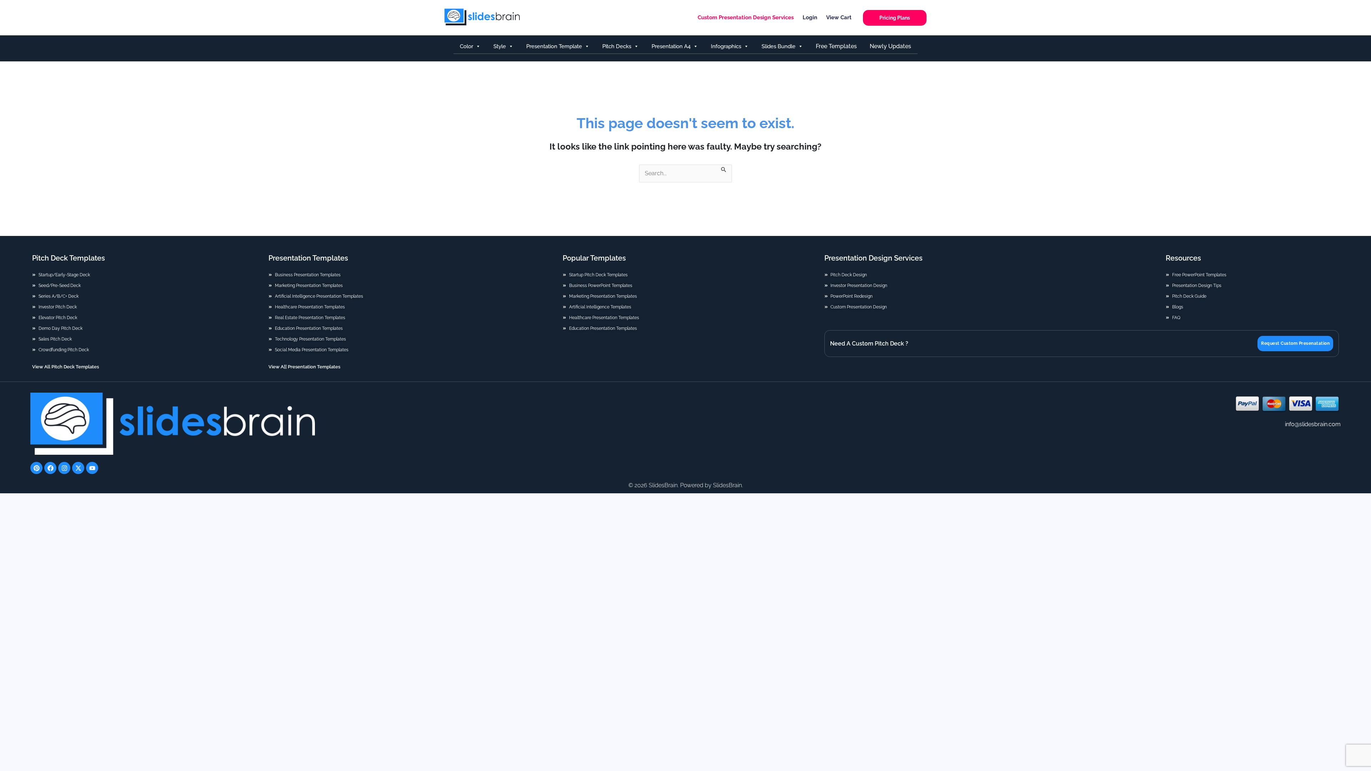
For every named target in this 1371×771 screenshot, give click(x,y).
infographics (726, 46)
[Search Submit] (724, 169)
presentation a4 (671, 46)
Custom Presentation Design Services (746, 17)
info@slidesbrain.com (1313, 424)
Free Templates (836, 46)
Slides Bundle (778, 46)
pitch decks (616, 46)
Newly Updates (890, 46)
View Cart (839, 17)
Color (466, 46)
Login (810, 17)
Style (499, 46)
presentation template (554, 46)
